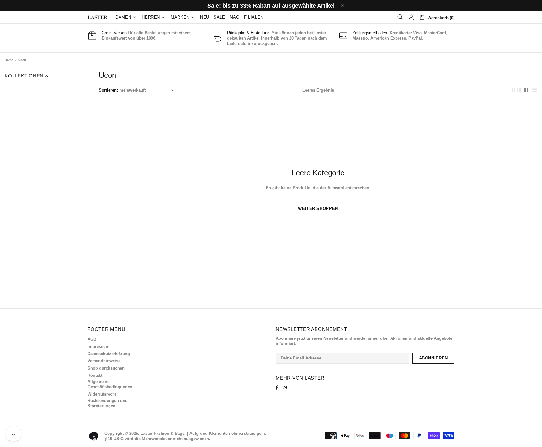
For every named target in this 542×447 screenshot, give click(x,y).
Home (9, 59)
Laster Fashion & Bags (98, 17)
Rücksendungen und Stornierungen (108, 403)
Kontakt (95, 375)
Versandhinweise (104, 361)
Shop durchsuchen (106, 368)
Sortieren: (108, 90)
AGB (92, 339)
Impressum (98, 346)
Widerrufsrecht (102, 394)
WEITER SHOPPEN (318, 208)
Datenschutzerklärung (109, 353)
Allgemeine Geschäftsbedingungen (110, 384)
